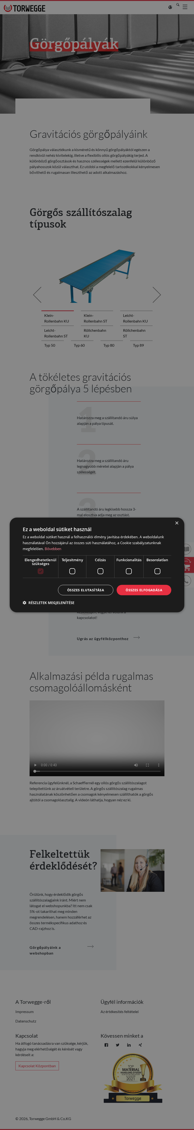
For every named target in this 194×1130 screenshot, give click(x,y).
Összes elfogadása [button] (144, 589)
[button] (48, 602)
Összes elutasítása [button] (85, 589)
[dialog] (97, 565)
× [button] (176, 523)
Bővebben (53, 548)
